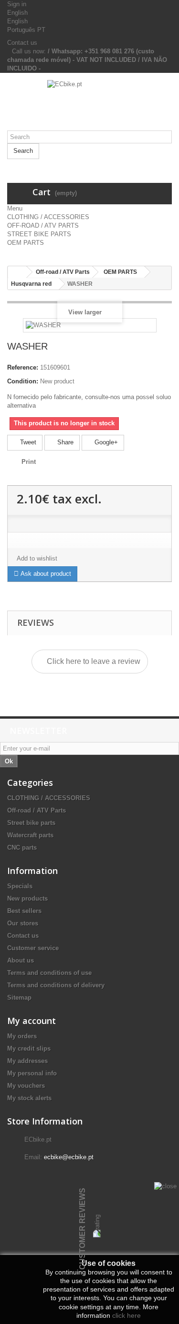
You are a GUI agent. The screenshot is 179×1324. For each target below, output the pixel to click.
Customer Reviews (82, 1229)
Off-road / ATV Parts (36, 810)
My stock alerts (29, 1098)
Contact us (22, 42)
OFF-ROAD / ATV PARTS (43, 225)
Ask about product (45, 573)
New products (27, 898)
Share (64, 442)
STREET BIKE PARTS (39, 234)
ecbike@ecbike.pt (69, 1157)
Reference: (22, 367)
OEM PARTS (25, 242)
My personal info (32, 1073)
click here (126, 1315)
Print (28, 461)
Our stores (22, 923)
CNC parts (22, 847)
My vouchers (26, 1085)
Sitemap (19, 997)
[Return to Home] (17, 272)
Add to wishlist (37, 558)
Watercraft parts (30, 835)
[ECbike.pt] (89, 105)
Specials (19, 886)
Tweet (27, 442)
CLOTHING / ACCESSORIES (48, 217)
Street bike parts (31, 822)
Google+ (105, 442)
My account (31, 1020)
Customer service (33, 948)
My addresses (27, 1060)
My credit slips (29, 1048)
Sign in (16, 4)
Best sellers (24, 910)
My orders (22, 1036)
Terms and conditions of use (49, 972)
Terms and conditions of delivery (56, 985)
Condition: (22, 381)
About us (20, 960)
